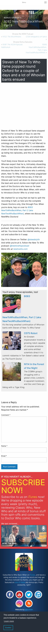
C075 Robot (30, 333)
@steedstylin (34, 239)
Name (4, 446)
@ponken (29, 609)
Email (4, 456)
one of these (20, 582)
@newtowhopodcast (19, 246)
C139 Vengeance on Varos (36, 37)
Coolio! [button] (8, 628)
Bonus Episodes (12, 17)
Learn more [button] (9, 621)
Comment (5, 415)
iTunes (32, 497)
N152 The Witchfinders (12, 37)
